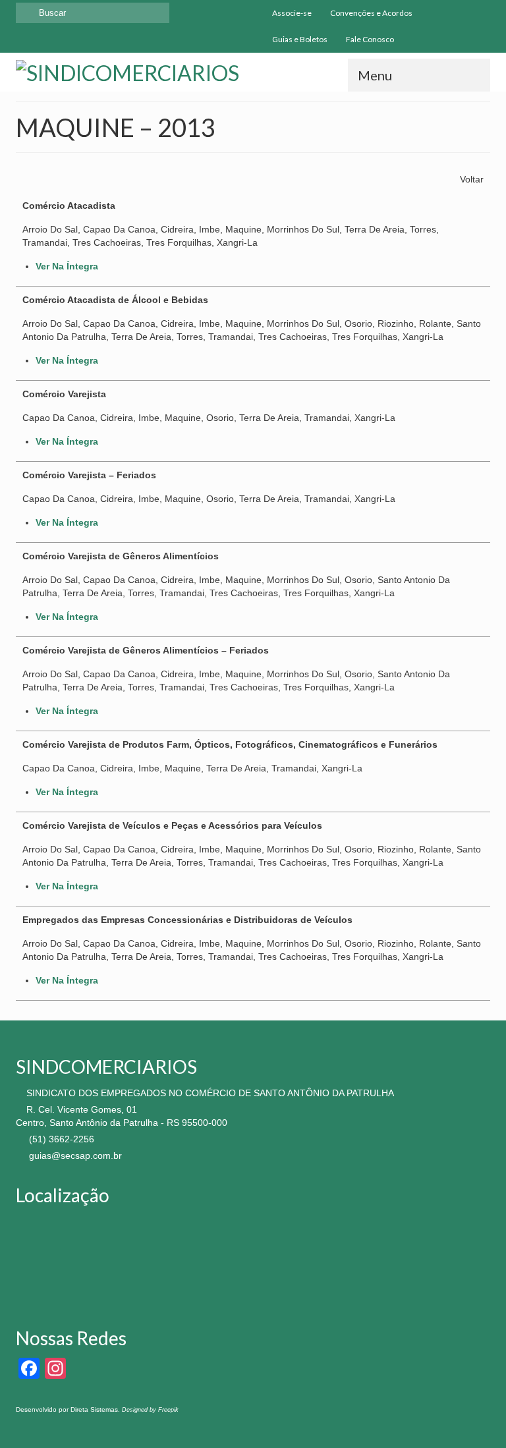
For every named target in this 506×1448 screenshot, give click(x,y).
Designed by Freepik (150, 1409)
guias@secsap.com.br (74, 1155)
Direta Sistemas (94, 1409)
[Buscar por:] (92, 13)
